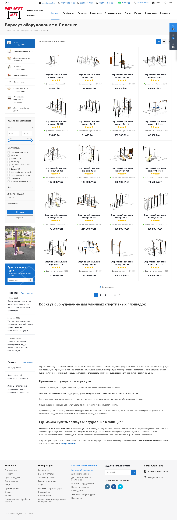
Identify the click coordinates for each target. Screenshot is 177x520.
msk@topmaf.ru (48, 3)
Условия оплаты (46, 473)
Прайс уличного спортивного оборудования (52, 500)
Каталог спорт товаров (84, 465)
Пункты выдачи (12, 477)
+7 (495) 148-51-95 (157, 471)
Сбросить (20, 217)
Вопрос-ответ (44, 495)
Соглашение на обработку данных (17, 500)
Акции (41, 484)
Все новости (27, 293)
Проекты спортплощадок (50, 488)
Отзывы (9, 492)
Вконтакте (107, 486)
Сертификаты (11, 481)
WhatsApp (126, 3)
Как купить (43, 470)
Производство (12, 488)
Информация (45, 465)
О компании (11, 470)
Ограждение (77, 490)
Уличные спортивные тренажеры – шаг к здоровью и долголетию (18, 389)
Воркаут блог (44, 492)
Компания (10, 465)
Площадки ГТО (14, 367)
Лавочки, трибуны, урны (83, 494)
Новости (9, 473)
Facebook (113, 486)
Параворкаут (77, 498)
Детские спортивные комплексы (81, 478)
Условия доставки (46, 477)
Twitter (120, 486)
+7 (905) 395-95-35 (68, 3)
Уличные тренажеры (81, 473)
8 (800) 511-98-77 (86, 3)
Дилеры (8, 495)
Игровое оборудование (82, 483)
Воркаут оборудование (82, 470)
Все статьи (28, 362)
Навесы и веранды (80, 487)
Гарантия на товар (47, 481)
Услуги (8, 484)
